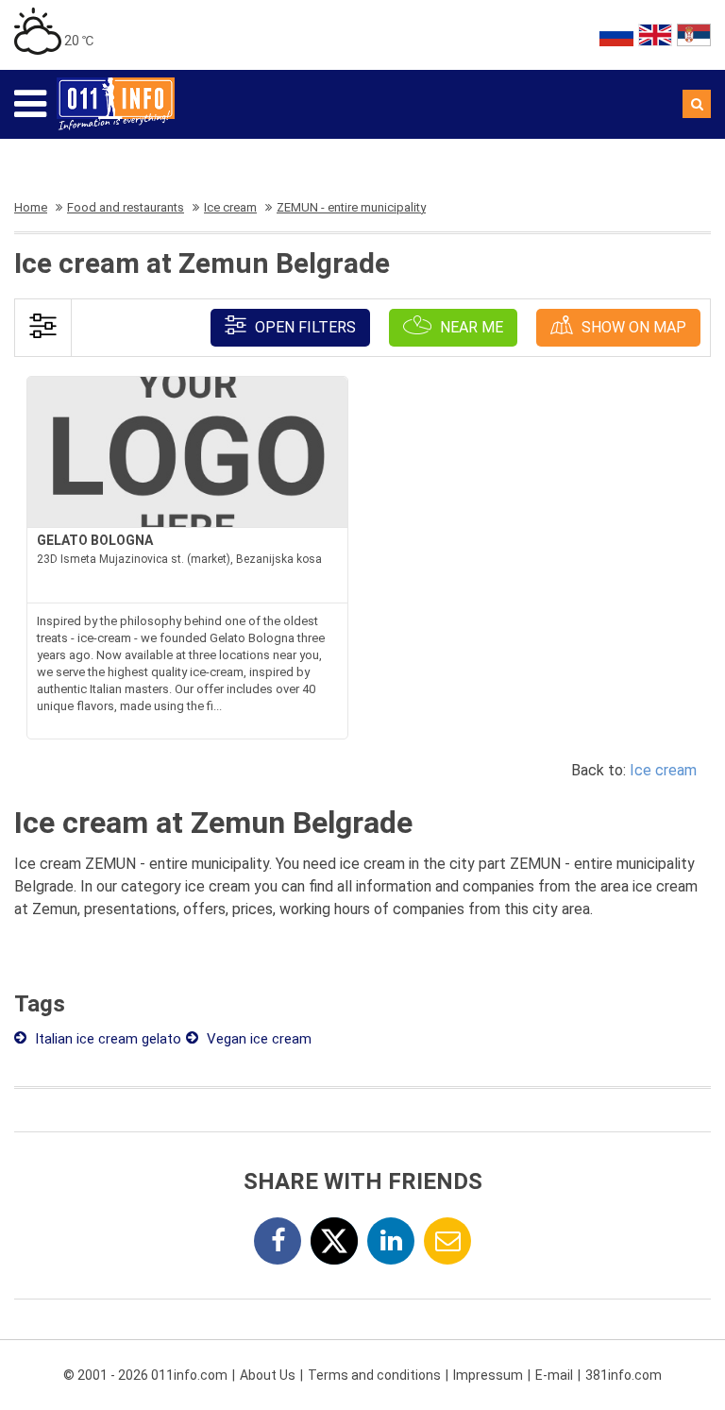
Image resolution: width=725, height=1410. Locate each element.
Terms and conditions (374, 1375)
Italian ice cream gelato (106, 1038)
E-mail (554, 1375)
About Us (267, 1375)
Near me (469, 327)
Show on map (632, 327)
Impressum (488, 1375)
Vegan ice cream (257, 1038)
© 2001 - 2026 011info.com (145, 1375)
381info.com (623, 1375)
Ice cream (663, 770)
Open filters (303, 327)
